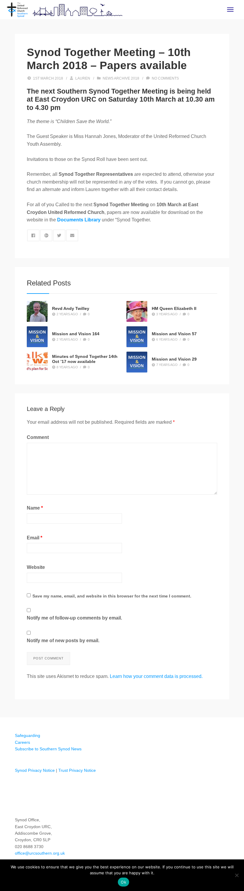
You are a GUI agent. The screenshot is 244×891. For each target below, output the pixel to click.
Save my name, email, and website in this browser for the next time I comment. (111, 596)
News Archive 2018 (121, 78)
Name (35, 507)
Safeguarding (27, 735)
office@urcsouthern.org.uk (40, 853)
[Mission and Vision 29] (136, 362)
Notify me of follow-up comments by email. (74, 617)
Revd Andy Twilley (70, 308)
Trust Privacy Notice (77, 770)
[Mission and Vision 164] (37, 336)
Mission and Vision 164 (75, 333)
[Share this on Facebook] (33, 235)
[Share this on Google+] (46, 235)
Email (34, 537)
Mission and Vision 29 (174, 359)
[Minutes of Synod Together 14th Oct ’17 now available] (37, 361)
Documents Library (79, 219)
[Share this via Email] (72, 235)
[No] (237, 875)
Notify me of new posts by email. (63, 640)
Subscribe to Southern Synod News (48, 748)
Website (36, 567)
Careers (22, 742)
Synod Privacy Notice (35, 770)
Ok (123, 882)
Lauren (82, 78)
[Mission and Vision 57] (136, 336)
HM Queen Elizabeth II (174, 308)
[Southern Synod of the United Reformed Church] (64, 9)
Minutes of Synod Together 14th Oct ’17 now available (85, 359)
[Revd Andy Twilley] (37, 311)
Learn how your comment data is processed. (156, 676)
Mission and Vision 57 (174, 333)
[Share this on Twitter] (59, 235)
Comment (38, 437)
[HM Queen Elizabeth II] (136, 311)
